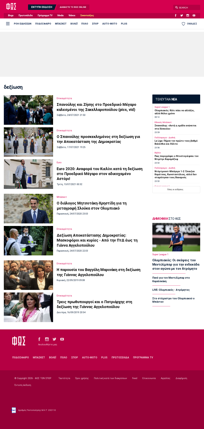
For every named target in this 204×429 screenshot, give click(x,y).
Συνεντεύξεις (87, 15)
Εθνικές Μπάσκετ (163, 122)
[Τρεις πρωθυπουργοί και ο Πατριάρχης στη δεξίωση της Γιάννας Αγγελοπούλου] (28, 307)
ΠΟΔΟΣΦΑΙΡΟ (43, 23)
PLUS (124, 23)
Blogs (10, 15)
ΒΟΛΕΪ (73, 23)
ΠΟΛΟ (84, 23)
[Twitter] (183, 15)
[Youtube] (195, 15)
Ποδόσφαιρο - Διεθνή (165, 137)
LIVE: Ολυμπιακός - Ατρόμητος (171, 289)
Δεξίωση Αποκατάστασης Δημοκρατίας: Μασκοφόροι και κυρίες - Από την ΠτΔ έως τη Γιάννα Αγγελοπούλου (97, 240)
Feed (134, 378)
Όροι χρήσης (82, 378)
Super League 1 (162, 107)
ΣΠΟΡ (95, 23)
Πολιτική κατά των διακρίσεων (110, 378)
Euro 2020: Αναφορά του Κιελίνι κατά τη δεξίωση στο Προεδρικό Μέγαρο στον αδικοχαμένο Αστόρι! (99, 174)
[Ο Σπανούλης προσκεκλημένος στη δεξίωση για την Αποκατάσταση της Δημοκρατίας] (28, 142)
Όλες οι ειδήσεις (175, 189)
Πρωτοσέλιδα (25, 15)
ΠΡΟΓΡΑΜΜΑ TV (143, 357)
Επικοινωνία (149, 378)
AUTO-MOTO (109, 23)
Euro (59, 162)
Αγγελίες (165, 378)
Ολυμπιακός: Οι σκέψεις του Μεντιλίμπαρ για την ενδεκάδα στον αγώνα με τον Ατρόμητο (175, 264)
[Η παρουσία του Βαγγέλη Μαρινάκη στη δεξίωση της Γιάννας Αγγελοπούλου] (28, 275)
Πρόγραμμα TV (45, 15)
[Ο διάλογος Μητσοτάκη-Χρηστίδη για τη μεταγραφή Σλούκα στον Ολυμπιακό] (28, 208)
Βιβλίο (158, 152)
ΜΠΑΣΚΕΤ (61, 23)
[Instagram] (189, 15)
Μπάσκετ (62, 197)
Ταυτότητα (64, 378)
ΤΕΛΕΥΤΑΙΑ (166, 99)
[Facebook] (176, 15)
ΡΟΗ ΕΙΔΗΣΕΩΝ (22, 23)
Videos (72, 15)
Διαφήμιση (181, 378)
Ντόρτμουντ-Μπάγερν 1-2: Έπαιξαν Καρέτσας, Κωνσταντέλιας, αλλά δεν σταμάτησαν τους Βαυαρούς (176, 174)
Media (60, 15)
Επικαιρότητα (64, 98)
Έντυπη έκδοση (23, 385)
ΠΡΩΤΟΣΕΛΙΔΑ (120, 357)
